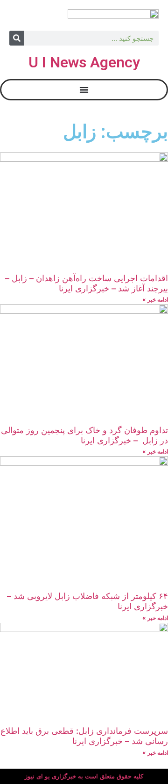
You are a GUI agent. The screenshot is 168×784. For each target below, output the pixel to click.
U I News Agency (84, 62)
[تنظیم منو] (84, 89)
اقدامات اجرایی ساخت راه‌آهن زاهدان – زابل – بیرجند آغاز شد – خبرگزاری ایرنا (86, 283)
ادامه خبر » (155, 299)
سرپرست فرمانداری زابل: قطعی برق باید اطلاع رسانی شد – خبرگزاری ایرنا (84, 736)
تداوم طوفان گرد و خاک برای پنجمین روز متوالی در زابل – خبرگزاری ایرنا (84, 435)
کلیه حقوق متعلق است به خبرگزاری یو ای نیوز (84, 776)
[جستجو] (16, 38)
